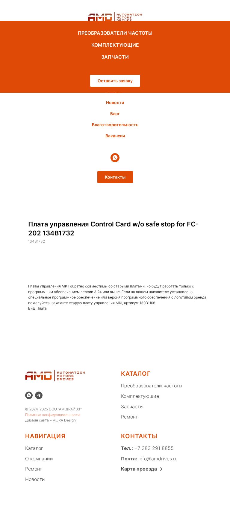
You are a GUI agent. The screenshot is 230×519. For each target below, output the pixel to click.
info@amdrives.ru (158, 459)
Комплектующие (140, 396)
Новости (115, 102)
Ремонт (129, 417)
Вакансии (115, 135)
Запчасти (132, 407)
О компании (39, 459)
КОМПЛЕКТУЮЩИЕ (115, 45)
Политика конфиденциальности (52, 415)
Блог (115, 113)
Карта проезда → (142, 469)
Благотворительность (115, 124)
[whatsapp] (115, 157)
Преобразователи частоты (151, 386)
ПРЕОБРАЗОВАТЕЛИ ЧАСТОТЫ (115, 33)
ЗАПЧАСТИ (115, 57)
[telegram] (39, 395)
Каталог (34, 448)
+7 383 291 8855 (153, 448)
